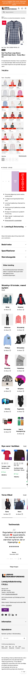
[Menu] (25, 8)
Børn (10, 646)
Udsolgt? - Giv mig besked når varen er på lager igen (22, 182)
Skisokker (7, 368)
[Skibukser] (7, 319)
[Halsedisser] (20, 360)
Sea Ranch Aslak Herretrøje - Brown (19, 469)
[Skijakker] (20, 299)
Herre (19, 511)
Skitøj (7, 307)
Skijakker (20, 307)
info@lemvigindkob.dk (11, 594)
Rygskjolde (20, 409)
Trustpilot (9, 1)
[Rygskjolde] (20, 401)
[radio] (5, 84)
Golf (16, 646)
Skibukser (7, 327)
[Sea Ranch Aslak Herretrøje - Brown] (19, 455)
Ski (13, 646)
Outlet (20, 646)
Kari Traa (4, 47)
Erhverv (23, 648)
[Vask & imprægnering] (20, 421)
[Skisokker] (7, 360)
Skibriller (7, 409)
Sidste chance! (5, 648)
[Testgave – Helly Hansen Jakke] (7, 455)
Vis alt (3, 290)
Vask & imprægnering (20, 430)
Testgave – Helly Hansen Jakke (6, 467)
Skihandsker (20, 348)
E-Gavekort (18, 648)
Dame (7, 511)
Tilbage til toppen (14, 566)
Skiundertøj (20, 327)
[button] (22, 8)
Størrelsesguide (22, 156)
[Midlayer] (7, 340)
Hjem (3, 17)
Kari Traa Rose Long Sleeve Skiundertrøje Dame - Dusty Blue (13, 18)
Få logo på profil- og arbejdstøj (13, 220)
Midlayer (7, 348)
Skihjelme (21, 388)
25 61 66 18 (8, 605)
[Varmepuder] (7, 421)
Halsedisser (20, 368)
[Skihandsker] (20, 340)
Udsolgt (15, 181)
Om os (5, 609)
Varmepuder (7, 429)
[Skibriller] (7, 401)
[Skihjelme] (20, 380)
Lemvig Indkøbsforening (10, 644)
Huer (7, 388)
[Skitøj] (7, 299)
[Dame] (7, 504)
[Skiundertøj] (20, 319)
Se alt (24, 446)
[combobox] (14, 12)
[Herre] (19, 504)
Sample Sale (11, 648)
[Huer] (7, 380)
